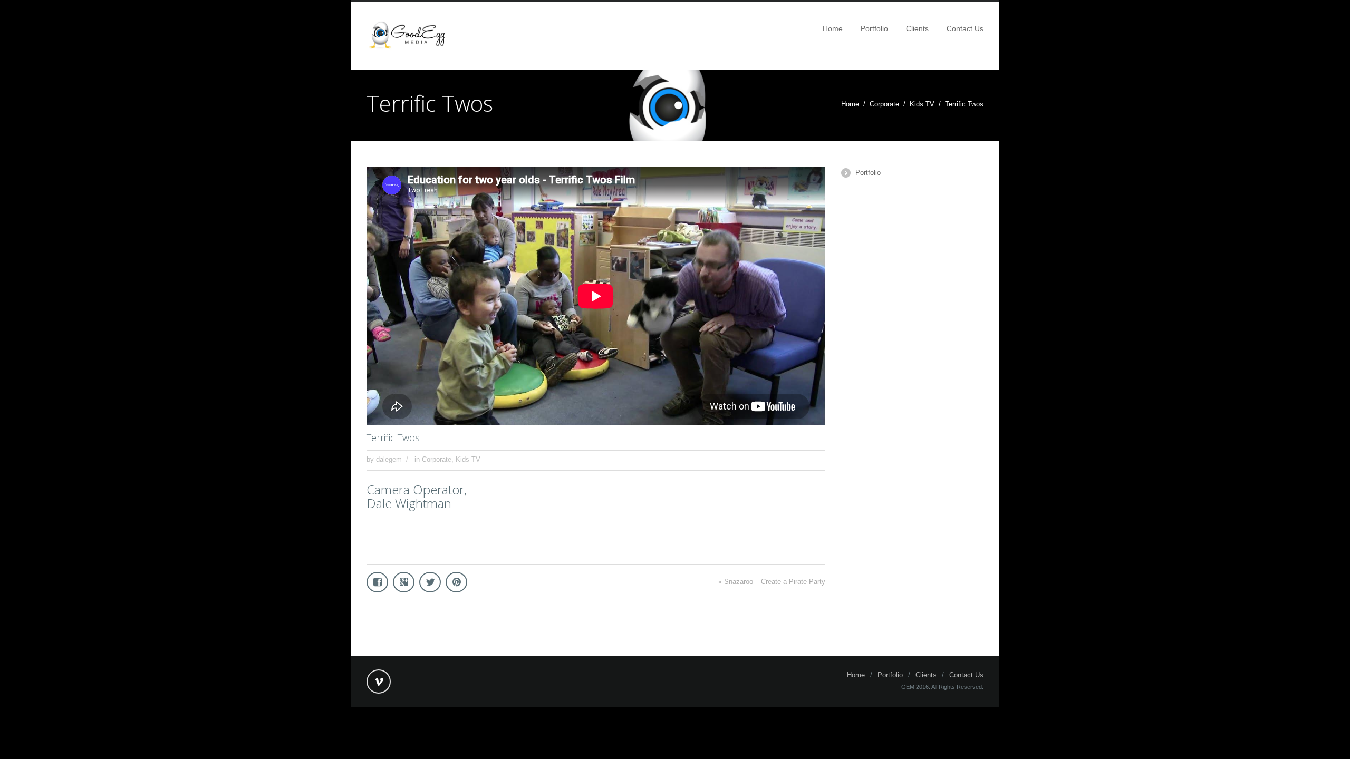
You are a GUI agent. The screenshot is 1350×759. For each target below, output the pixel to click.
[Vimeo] (379, 681)
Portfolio (874, 28)
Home (833, 28)
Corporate (884, 104)
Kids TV (922, 104)
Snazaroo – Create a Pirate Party (774, 582)
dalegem (389, 459)
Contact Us (965, 28)
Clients (917, 28)
